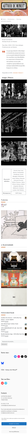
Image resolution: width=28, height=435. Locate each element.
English (4, 205)
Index (14, 304)
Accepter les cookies (14, 423)
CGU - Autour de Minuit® (9, 370)
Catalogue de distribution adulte (14, 268)
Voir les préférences (14, 431)
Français (5, 204)
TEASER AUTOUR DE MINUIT (14, 224)
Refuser (14, 427)
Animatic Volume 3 (18, 72)
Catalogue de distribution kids (14, 286)
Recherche (4, 344)
